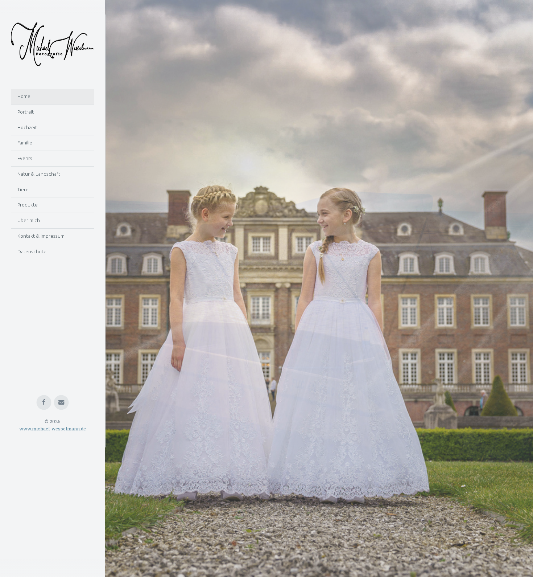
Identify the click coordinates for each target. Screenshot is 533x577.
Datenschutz (31, 251)
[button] (127, 288)
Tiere (23, 189)
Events (24, 158)
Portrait (25, 112)
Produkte (27, 205)
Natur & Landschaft (38, 174)
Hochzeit (27, 127)
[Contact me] (61, 517)
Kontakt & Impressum (41, 236)
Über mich (28, 220)
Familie (24, 143)
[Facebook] (44, 517)
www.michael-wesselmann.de (52, 544)
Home (23, 96)
